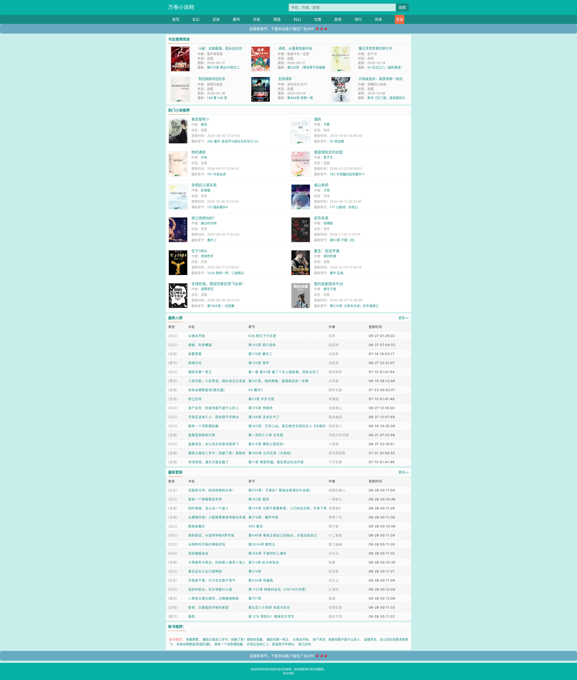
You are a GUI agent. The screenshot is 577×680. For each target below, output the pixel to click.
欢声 (332, 336)
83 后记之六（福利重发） (385, 67)
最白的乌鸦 (209, 223)
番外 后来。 (338, 273)
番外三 (212, 240)
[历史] (173, 490)
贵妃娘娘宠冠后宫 (211, 79)
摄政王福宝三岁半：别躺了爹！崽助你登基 (233, 639)
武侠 (216, 19)
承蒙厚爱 (195, 354)
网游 (277, 19)
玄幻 (195, 19)
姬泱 (204, 124)
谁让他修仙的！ (204, 218)
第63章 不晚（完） (343, 240)
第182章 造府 (258, 499)
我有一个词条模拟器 (203, 426)
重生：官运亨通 (326, 251)
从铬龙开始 (196, 336)
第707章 (254, 598)
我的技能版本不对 (328, 284)
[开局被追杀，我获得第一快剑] (341, 79)
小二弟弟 (335, 535)
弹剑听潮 (329, 256)
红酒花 (334, 589)
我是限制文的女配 (328, 152)
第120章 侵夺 (258, 363)
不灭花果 (335, 462)
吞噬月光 (195, 363)
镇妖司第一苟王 (200, 372)
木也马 (334, 553)
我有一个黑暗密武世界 (205, 499)
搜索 (402, 7)
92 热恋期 (337, 141)
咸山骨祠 (321, 185)
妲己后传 (195, 399)
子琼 (326, 190)
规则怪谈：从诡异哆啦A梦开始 (211, 535)
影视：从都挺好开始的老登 (208, 607)
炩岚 (204, 157)
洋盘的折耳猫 (339, 435)
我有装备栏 (196, 526)
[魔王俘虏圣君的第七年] (341, 48)
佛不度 (334, 526)
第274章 (254, 571)
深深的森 (335, 607)
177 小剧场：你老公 (344, 207)
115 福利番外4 (217, 207)
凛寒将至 (207, 289)
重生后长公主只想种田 (205, 571)
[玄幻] (173, 336)
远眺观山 (335, 408)
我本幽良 (335, 417)
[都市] (173, 363)
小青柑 (334, 444)
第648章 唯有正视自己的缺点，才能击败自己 (282, 535)
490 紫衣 (255, 526)
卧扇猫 (205, 190)
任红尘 (334, 580)
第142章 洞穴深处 (262, 345)
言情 (317, 19)
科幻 (297, 19)
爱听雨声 (335, 372)
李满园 (334, 399)
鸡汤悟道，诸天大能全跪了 (208, 462)
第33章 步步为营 (261, 399)
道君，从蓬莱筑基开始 (295, 48)
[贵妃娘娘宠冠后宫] (180, 79)
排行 (358, 19)
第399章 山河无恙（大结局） (270, 453)
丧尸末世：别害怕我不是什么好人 (213, 408)
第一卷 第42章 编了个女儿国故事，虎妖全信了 (283, 372)
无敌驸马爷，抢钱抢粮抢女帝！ (212, 490)
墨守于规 (329, 289)
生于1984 (199, 251)
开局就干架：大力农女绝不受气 (212, 580)
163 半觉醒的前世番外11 (347, 174)
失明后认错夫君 (204, 185)
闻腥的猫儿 (337, 490)
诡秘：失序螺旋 (200, 345)
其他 (337, 19)
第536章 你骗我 (260, 580)
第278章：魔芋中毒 (263, 517)
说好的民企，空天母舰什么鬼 (210, 589)
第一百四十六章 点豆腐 (265, 435)
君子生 (328, 157)
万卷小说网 (181, 7)
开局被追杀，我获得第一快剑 (381, 79)
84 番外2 (255, 390)
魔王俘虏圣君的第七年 (375, 48)
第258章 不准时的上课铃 (267, 553)
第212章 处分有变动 (263, 562)
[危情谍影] (260, 79)
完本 (378, 19)
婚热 (191, 616)
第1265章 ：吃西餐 (220, 306)
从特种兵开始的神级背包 (206, 544)
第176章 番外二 (260, 354)
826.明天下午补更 (262, 336)
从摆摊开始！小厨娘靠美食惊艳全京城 (217, 517)
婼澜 (332, 598)
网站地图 (288, 673)
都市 (236, 19)
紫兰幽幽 (335, 544)
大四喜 (334, 381)
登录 (399, 19)
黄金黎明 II (200, 119)
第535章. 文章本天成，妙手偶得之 (354, 306)
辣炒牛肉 (335, 616)
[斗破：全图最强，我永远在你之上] (180, 48)
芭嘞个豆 (335, 517)
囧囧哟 (334, 345)
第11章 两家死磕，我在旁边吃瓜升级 (276, 462)
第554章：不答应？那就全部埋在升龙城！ (280, 490)
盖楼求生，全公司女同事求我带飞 (213, 444)
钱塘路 (328, 223)
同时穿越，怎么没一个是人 (208, 508)
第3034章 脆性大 (261, 544)
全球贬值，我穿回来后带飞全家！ (218, 284)
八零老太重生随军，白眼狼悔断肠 (213, 598)
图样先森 (335, 390)
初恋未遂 (321, 218)
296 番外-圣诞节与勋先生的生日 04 (232, 141)
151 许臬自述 (216, 174)
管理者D (335, 508)
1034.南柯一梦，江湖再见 (225, 273)
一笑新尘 (335, 499)
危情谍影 (285, 79)
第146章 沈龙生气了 (263, 417)
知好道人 (335, 426)
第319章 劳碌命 (260, 408)
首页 (175, 19)
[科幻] (173, 408)
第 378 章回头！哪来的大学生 (271, 616)
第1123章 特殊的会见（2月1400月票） (278, 589)
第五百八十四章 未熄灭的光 (269, 607)
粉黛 (332, 562)
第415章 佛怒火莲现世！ (267, 444)
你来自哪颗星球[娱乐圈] (206, 390)
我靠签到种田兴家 (201, 435)
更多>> (403, 318)
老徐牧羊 (207, 256)
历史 (256, 19)
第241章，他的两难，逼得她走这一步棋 (278, 381)
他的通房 (198, 152)
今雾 (326, 124)
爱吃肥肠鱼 (337, 453)
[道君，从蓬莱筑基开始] (260, 48)
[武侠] (173, 462)
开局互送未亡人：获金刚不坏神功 (213, 417)
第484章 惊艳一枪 (300, 98)
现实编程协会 (198, 553)
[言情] (173, 354)
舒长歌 (334, 571)
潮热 (317, 119)
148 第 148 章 (217, 98)
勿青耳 (334, 354)
